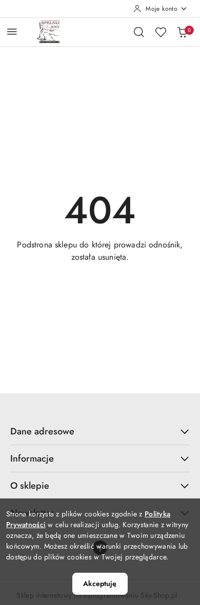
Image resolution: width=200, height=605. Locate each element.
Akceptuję (99, 583)
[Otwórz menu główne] (12, 31)
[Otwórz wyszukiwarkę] (139, 31)
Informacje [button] (32, 458)
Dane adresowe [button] (42, 431)
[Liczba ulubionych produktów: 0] (160, 31)
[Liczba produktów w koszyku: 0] (182, 31)
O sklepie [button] (29, 485)
